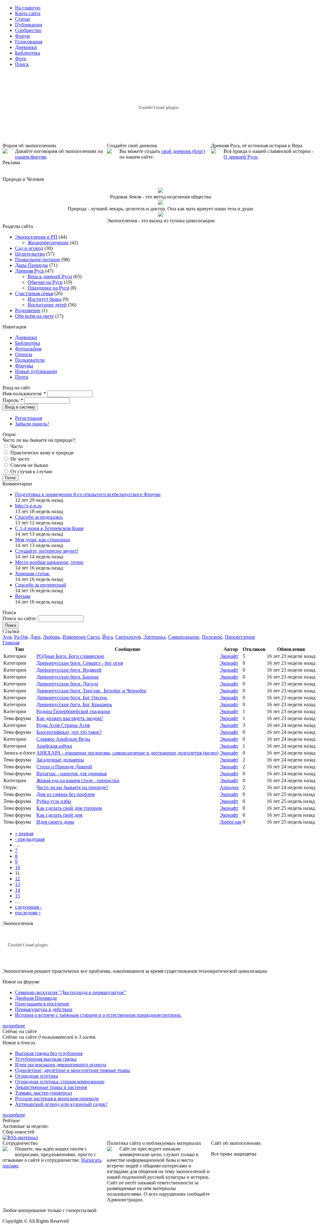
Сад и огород (29, 248)
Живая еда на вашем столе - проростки (77, 780)
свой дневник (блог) (183, 151)
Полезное (212, 637)
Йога (107, 637)
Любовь (51, 637)
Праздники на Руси (48, 287)
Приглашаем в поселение (42, 1003)
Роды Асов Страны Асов (63, 725)
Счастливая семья (34, 293)
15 (17, 895)
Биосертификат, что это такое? (69, 732)
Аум (7, 637)
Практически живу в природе (41, 452)
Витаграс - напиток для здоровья (71, 773)
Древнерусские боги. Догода (67, 683)
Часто (16, 446)
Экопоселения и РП (36, 237)
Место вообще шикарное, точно (49, 562)
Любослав (230, 822)
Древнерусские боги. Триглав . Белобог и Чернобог (91, 690)
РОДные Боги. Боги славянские (70, 656)
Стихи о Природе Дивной (64, 766)
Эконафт (229, 656)
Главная (11, 642)
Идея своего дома (55, 822)
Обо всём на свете (34, 316)
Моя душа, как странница (42, 539)
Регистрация (28, 418)
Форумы (24, 365)
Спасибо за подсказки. (39, 517)
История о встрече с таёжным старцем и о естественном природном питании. (98, 1015)
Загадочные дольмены (60, 759)
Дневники (26, 337)
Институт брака (44, 299)
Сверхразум (128, 637)
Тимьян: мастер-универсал (43, 1093)
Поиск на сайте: (20, 618)
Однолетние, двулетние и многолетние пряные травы (72, 1070)
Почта (21, 377)
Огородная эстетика (36, 1076)
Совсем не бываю (28, 465)
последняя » (28, 912)
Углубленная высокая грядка (45, 1059)
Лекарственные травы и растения (51, 1087)
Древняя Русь (29, 270)
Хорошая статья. (32, 573)
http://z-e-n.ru (28, 505)
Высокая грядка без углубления (48, 1053)
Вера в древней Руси (50, 276)
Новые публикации (36, 371)
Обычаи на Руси (45, 282)
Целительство (30, 254)
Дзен (35, 637)
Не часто (19, 459)
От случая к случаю (30, 471)
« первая (24, 833)
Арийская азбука (54, 746)
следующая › (28, 907)
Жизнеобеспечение (48, 242)
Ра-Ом (21, 637)
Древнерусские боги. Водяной (69, 670)
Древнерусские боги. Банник (67, 676)
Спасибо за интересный (40, 584)
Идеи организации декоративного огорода (60, 1064)
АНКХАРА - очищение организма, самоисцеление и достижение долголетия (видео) (127, 752)
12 (17, 878)
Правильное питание (37, 259)
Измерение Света (81, 637)
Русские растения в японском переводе (57, 1098)
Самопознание (183, 637)
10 (17, 867)
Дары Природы (31, 265)
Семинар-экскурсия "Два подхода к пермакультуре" (70, 992)
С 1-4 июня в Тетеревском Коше (49, 528)
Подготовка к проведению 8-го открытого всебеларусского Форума (87, 494)
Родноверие (27, 310)
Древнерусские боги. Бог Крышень (74, 704)
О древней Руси (241, 157)
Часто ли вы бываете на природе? (72, 787)
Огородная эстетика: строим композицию (59, 1081)
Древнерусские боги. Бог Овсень (71, 697)
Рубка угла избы (53, 801)
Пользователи (30, 360)
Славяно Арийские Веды (63, 739)
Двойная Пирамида (36, 998)
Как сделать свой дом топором (69, 808)
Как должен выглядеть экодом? (69, 718)
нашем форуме (30, 157)
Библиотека (27, 343)
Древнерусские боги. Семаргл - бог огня (79, 663)
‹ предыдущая (30, 839)
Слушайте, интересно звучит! (46, 551)
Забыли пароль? (32, 423)
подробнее (14, 1025)
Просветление (240, 637)
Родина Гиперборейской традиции (73, 711)
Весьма (22, 596)
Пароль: (13, 400)
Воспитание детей (47, 304)
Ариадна (229, 787)
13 (17, 884)
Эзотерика (154, 637)
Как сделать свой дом (59, 815)
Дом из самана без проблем (65, 794)
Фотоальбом (28, 348)
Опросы (23, 354)
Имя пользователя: (24, 393)
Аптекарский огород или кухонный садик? (61, 1104)
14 (17, 890)
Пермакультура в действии (43, 1009)
